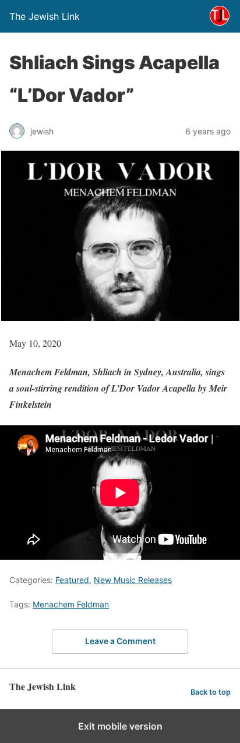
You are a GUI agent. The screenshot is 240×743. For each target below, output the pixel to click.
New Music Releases (133, 580)
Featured (72, 580)
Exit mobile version (120, 726)
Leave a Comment (120, 641)
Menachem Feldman (71, 604)
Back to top (210, 692)
